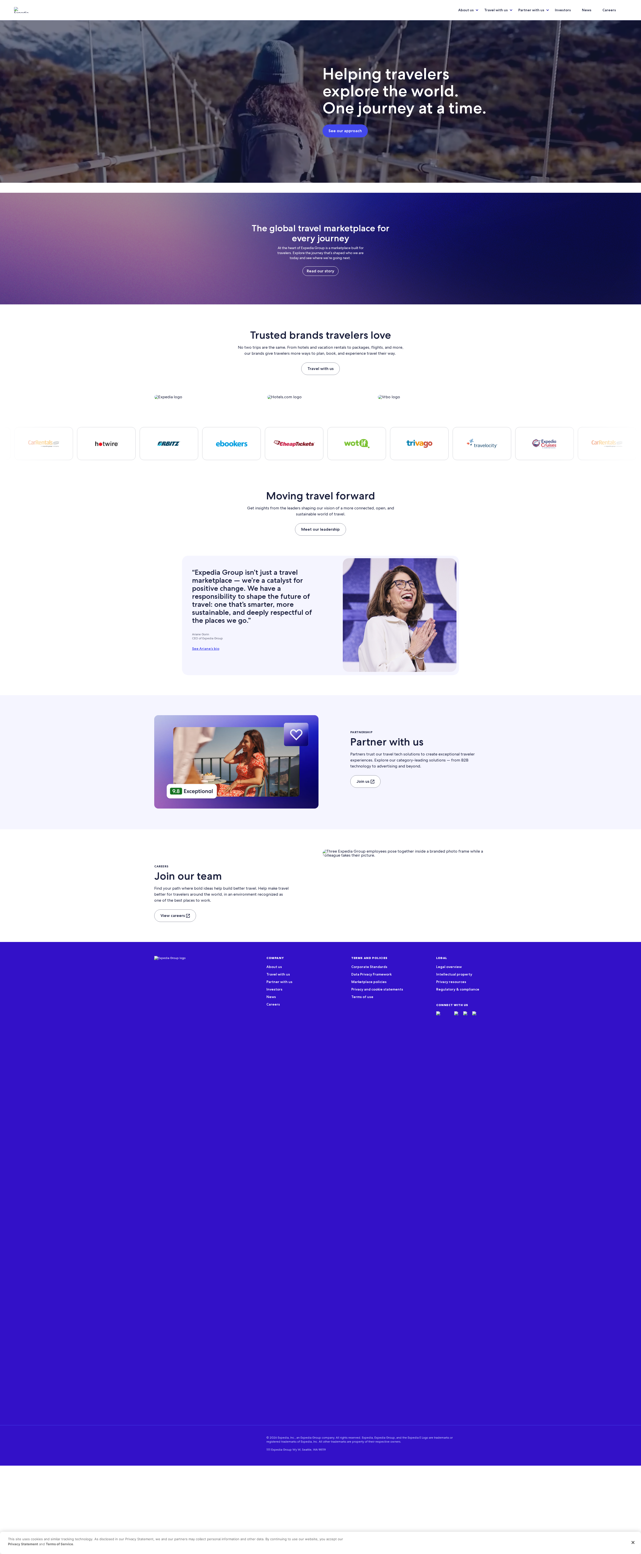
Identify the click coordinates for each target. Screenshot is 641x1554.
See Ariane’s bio (205, 648)
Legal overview (449, 966)
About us (466, 10)
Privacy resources (451, 982)
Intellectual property (454, 974)
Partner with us (531, 10)
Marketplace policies (369, 982)
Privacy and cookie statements (377, 989)
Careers (609, 10)
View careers (173, 915)
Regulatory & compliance (457, 989)
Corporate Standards (369, 966)
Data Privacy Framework (371, 974)
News (586, 10)
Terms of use (362, 997)
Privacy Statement (23, 1544)
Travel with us (496, 10)
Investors (563, 10)
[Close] (632, 1542)
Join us (363, 781)
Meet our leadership (320, 529)
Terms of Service (59, 1544)
